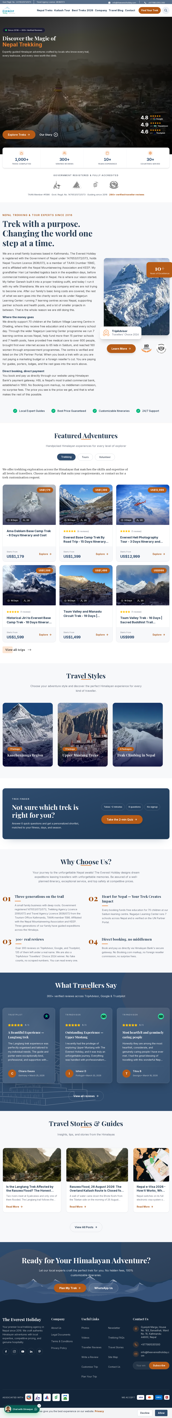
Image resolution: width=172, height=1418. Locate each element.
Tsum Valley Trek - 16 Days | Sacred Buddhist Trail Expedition (141, 622)
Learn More (119, 348)
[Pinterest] (39, 1351)
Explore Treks (17, 134)
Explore (43, 554)
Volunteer (105, 457)
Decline (144, 1412)
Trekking (66, 456)
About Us (56, 1327)
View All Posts (84, 1227)
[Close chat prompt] (39, 1406)
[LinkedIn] (31, 1351)
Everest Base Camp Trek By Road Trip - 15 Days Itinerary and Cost (84, 542)
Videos (85, 1337)
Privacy (99, 1411)
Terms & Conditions (62, 1341)
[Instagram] (14, 1351)
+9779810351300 (150, 1344)
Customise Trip (89, 1366)
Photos (85, 1327)
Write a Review (89, 1357)
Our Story (45, 134)
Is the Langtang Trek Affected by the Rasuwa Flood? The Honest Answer (29, 1189)
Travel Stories (116, 1347)
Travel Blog (116, 10)
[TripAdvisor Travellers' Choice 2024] (161, 348)
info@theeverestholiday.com (155, 1354)
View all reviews (84, 1096)
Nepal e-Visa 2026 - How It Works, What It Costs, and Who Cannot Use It (151, 1189)
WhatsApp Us (103, 1288)
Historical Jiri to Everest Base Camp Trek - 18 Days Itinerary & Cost (29, 622)
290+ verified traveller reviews (126, 194)
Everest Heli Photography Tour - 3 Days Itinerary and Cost (140, 542)
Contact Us (114, 1366)
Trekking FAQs (116, 1337)
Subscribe (159, 1365)
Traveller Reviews (91, 1347)
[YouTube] (22, 1351)
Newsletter (114, 1327)
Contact (130, 10)
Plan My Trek (68, 1288)
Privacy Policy (59, 1348)
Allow (161, 1412)
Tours (85, 457)
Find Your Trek (149, 10)
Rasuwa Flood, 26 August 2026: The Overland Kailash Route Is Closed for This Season (96, 1189)
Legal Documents (60, 1334)
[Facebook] (6, 1351)
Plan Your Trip (89, 1376)
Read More (12, 1206)
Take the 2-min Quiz (120, 819)
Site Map (113, 1357)
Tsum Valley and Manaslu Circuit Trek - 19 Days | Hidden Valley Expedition (82, 616)
